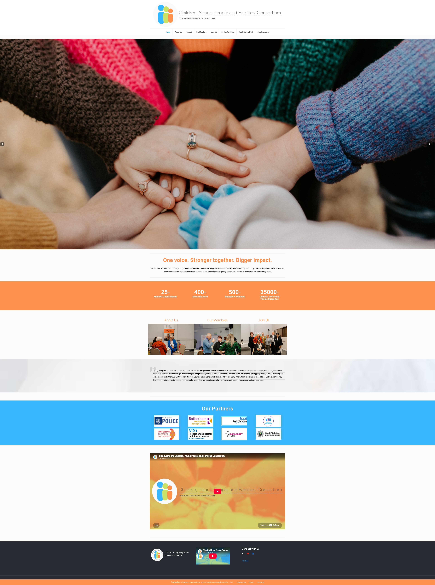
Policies (245, 561)
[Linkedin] (253, 553)
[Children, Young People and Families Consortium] (217, 14)
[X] (243, 553)
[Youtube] (248, 553)
